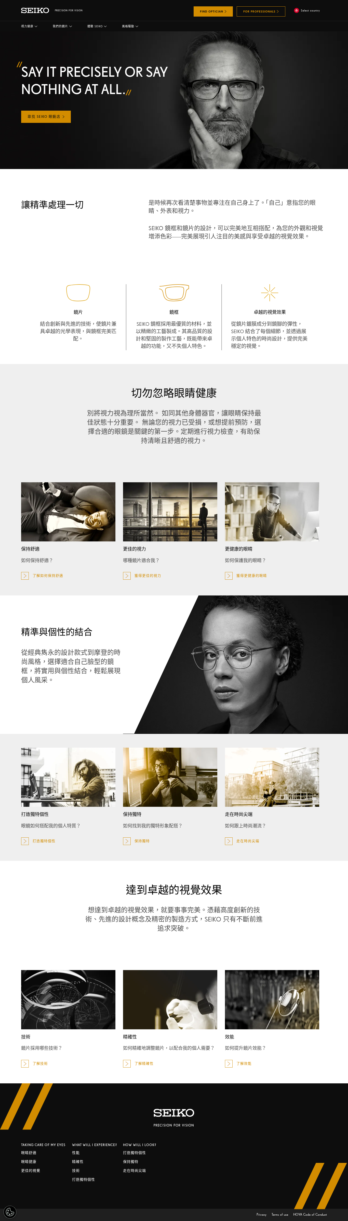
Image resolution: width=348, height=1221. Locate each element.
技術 (76, 1171)
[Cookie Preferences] (10, 1212)
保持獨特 (130, 1162)
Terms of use (280, 1214)
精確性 (78, 1162)
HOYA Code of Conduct (310, 1214)
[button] (29, 26)
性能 (76, 1153)
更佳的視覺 (30, 1171)
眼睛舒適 (28, 1153)
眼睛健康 (28, 1162)
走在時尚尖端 (134, 1171)
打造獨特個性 (83, 1179)
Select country (310, 10)
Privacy (262, 1214)
